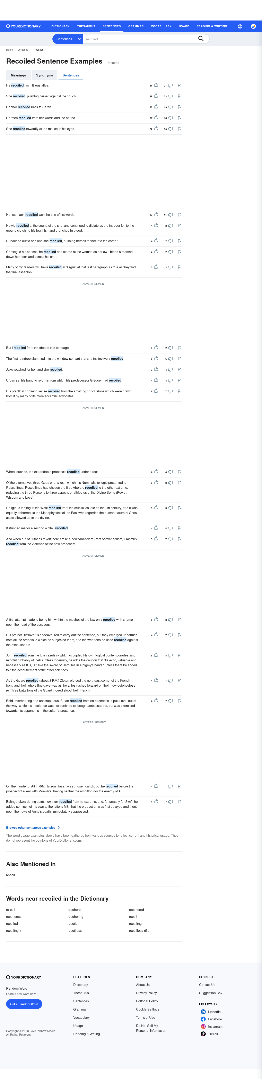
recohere (74, 909)
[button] (240, 26)
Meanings (18, 75)
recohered (136, 909)
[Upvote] (156, 85)
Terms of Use (145, 1017)
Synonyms (44, 75)
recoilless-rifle (139, 930)
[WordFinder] (253, 26)
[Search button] (203, 38)
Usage (78, 1025)
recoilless (75, 930)
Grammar (80, 1009)
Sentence (23, 49)
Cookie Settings (147, 1009)
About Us (143, 984)
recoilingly (13, 930)
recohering (75, 916)
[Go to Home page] (23, 26)
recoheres (13, 916)
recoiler (73, 923)
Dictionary (80, 984)
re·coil (10, 875)
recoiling (135, 923)
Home (9, 49)
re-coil (10, 909)
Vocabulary (81, 1017)
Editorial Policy (147, 1001)
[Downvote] (170, 85)
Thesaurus (81, 992)
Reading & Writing (86, 1033)
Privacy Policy (146, 992)
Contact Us (207, 984)
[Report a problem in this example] (179, 85)
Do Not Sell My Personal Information (151, 1028)
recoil (133, 916)
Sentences (64, 38)
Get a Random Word (24, 1004)
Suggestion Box (210, 992)
